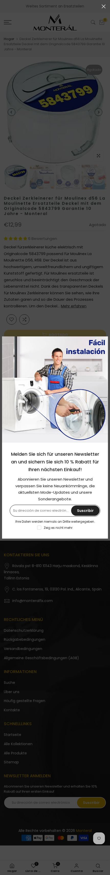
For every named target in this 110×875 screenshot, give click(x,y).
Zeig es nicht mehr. (58, 528)
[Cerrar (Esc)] (103, 6)
